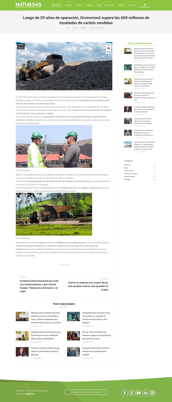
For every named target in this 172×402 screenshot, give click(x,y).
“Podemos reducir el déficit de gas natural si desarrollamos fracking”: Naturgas (45, 351)
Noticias (21, 48)
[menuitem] (56, 5)
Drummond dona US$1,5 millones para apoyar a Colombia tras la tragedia (95, 351)
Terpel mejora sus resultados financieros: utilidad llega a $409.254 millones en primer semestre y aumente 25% (144, 145)
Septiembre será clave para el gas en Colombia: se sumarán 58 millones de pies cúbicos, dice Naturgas (96, 318)
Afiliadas (21, 45)
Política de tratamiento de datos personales (86, 392)
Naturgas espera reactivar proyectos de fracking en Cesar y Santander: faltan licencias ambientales (46, 335)
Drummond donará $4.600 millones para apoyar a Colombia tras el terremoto (143, 132)
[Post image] (22, 316)
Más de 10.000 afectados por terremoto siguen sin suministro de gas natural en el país (96, 335)
